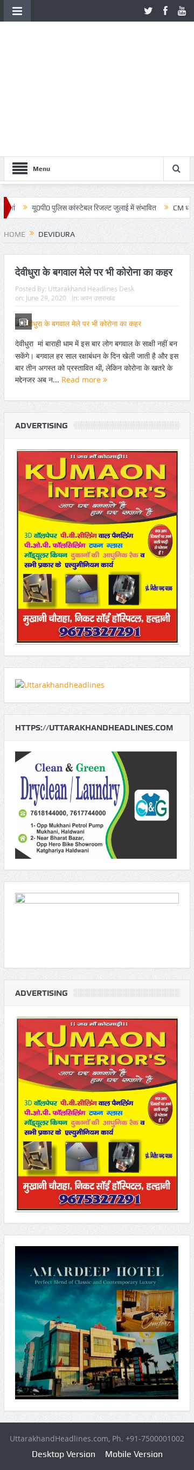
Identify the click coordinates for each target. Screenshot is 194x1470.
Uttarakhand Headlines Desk (91, 288)
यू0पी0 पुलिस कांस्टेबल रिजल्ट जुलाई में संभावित (72, 207)
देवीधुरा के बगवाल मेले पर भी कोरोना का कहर (93, 272)
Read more (82, 379)
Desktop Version (63, 1454)
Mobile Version (134, 1454)
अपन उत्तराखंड (97, 297)
